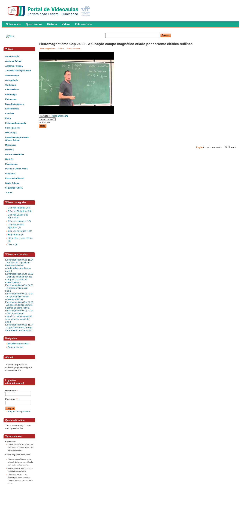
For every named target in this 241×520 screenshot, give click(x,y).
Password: (11, 399)
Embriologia (11, 94)
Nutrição (9, 159)
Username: (11, 390)
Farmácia (9, 113)
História (52, 24)
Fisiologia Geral (12, 128)
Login (199, 147)
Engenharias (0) (15, 234)
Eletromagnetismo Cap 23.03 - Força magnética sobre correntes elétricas (19, 296)
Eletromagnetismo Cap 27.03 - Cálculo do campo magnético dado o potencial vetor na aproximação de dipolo (19, 316)
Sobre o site (13, 24)
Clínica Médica (12, 90)
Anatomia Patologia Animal (18, 71)
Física (61, 48)
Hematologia (11, 133)
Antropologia (11, 80)
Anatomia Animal (13, 61)
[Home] (50, 17)
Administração (12, 56)
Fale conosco (83, 24)
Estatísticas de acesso (18, 343)
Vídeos (66, 24)
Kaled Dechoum (73, 48)
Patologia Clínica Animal (16, 169)
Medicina (9, 150)
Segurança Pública (14, 188)
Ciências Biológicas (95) (19, 211)
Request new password (19, 411)
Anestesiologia (12, 75)
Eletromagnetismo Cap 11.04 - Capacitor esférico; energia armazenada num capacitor (19, 328)
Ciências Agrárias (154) (19, 208)
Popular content (15, 347)
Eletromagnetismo (47, 48)
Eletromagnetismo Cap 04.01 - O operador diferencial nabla (19, 288)
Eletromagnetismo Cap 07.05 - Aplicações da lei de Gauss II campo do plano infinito (19, 305)
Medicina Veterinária (14, 154)
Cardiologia (10, 85)
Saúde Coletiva (12, 183)
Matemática (10, 145)
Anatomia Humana (14, 66)
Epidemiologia (12, 109)
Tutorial (8, 193)
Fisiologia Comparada (15, 123)
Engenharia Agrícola (14, 104)
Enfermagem (11, 99)
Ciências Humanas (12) (19, 221)
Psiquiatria (10, 173)
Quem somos (34, 24)
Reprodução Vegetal (14, 178)
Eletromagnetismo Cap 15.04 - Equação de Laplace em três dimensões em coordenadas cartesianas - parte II (19, 265)
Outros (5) (12, 244)
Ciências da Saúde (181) (20, 231)
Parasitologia (11, 164)
